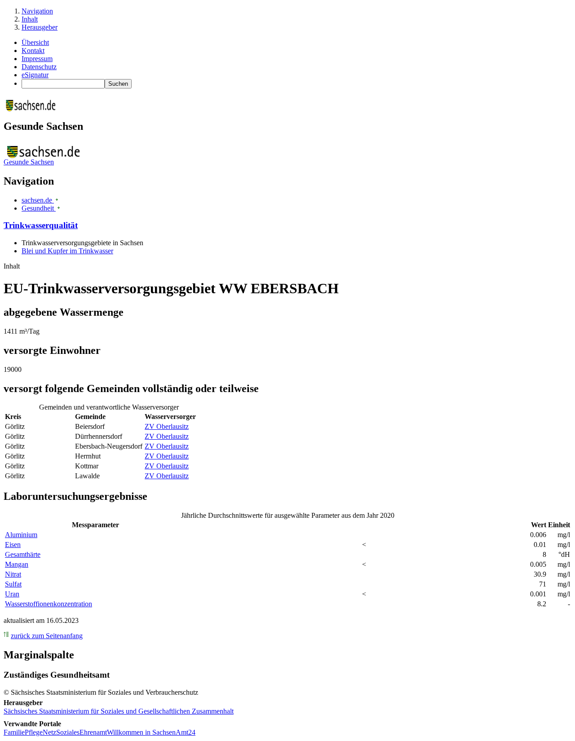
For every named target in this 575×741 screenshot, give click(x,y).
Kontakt (33, 50)
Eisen (13, 544)
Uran (12, 594)
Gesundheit (39, 208)
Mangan (16, 564)
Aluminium (21, 534)
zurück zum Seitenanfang (47, 636)
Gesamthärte (22, 554)
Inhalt (30, 19)
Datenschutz (39, 67)
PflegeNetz (40, 732)
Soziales (68, 732)
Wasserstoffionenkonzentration (48, 604)
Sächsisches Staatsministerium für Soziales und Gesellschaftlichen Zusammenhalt (119, 711)
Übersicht (35, 42)
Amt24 (185, 732)
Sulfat (13, 584)
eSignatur (35, 75)
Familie (14, 732)
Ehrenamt (93, 732)
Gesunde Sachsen (29, 162)
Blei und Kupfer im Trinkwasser (67, 251)
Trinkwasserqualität (41, 225)
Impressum (37, 58)
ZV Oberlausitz (167, 426)
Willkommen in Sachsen (141, 732)
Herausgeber (40, 27)
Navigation (37, 11)
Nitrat (13, 574)
